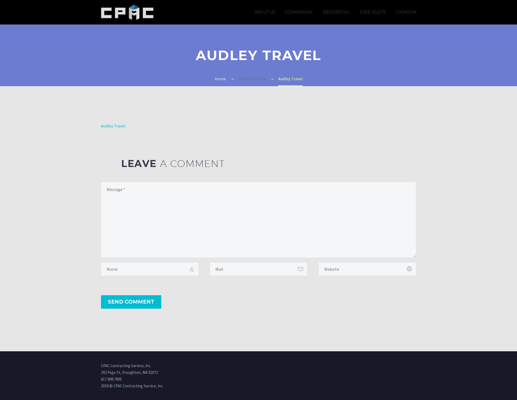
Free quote (373, 12)
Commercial (299, 12)
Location (406, 12)
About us (265, 12)
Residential (336, 12)
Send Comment (131, 302)
